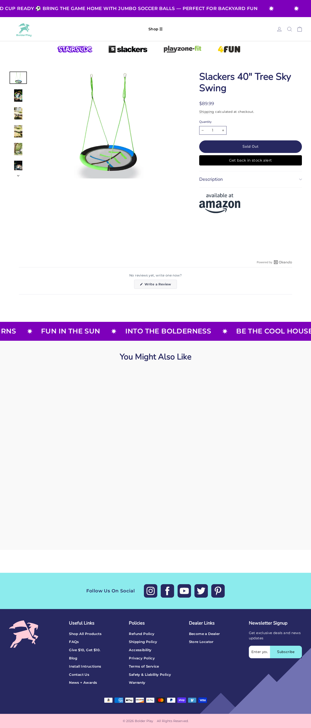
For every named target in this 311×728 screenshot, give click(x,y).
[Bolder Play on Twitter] (201, 591)
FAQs (74, 642)
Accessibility (140, 650)
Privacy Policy (142, 658)
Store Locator (201, 642)
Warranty (137, 683)
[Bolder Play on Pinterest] (218, 591)
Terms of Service (144, 666)
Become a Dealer (204, 634)
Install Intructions (85, 666)
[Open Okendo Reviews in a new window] (274, 262)
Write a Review (160, 285)
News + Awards (83, 683)
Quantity (205, 122)
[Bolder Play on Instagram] (150, 591)
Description (211, 179)
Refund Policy (141, 634)
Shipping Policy (143, 642)
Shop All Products (85, 634)
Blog (73, 658)
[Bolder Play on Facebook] (167, 591)
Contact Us (79, 675)
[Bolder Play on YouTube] (184, 591)
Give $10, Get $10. (84, 650)
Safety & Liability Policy (150, 675)
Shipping (206, 112)
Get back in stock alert (250, 160)
